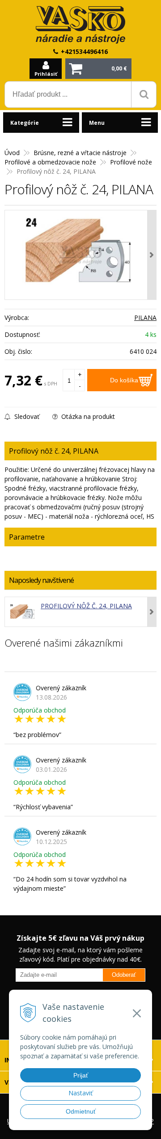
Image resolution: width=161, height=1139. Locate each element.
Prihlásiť (45, 73)
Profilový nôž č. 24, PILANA (86, 606)
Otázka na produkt (87, 416)
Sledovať (26, 416)
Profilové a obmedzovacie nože (50, 162)
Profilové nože (131, 162)
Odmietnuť (81, 1111)
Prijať (80, 1075)
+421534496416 (84, 51)
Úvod (12, 152)
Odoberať (124, 974)
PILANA (145, 317)
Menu (97, 123)
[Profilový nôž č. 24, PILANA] (80, 255)
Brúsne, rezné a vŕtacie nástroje (80, 152)
